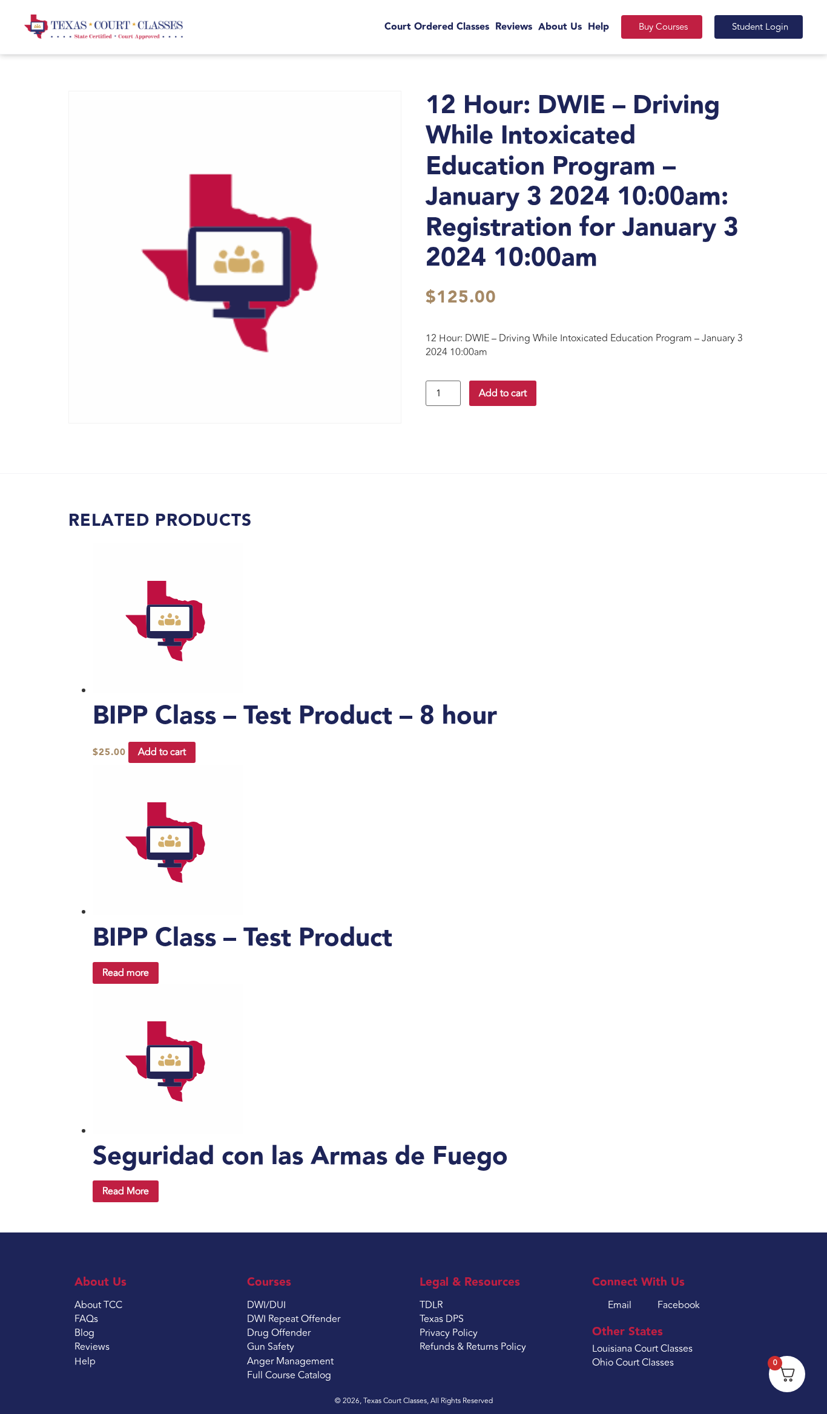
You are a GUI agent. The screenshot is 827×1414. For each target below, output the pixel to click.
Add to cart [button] (162, 752)
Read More (125, 1191)
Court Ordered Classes (436, 26)
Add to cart (503, 393)
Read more (125, 973)
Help (598, 26)
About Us (560, 26)
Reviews (513, 26)
